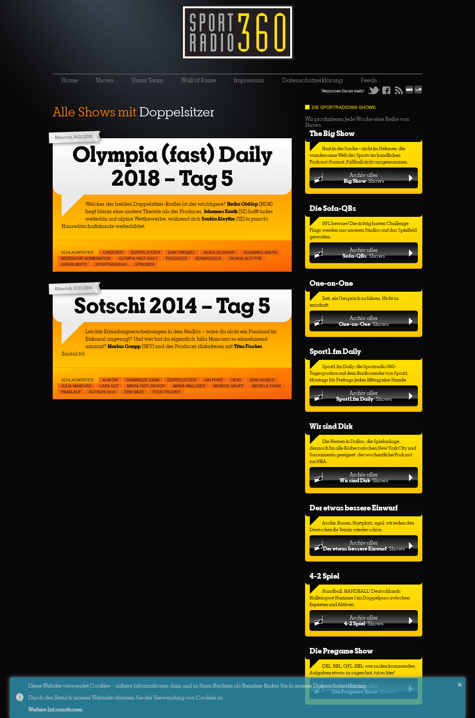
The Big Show (332, 133)
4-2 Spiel (324, 575)
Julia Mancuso (76, 385)
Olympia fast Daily (138, 258)
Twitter (373, 90)
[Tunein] (418, 92)
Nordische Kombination (86, 258)
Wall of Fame (198, 80)
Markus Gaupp (228, 385)
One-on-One (331, 283)
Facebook (386, 90)
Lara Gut (109, 385)
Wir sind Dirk (331, 426)
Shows (105, 80)
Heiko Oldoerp (219, 252)
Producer (176, 258)
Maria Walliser (189, 385)
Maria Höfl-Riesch (146, 385)
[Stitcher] (409, 92)
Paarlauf (71, 391)
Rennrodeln (208, 258)
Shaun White (74, 264)
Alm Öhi (110, 380)
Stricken (144, 264)
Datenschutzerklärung (312, 80)
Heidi (236, 380)
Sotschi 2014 (102, 391)
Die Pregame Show (341, 650)
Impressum (249, 80)
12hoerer (112, 252)
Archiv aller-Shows (364, 178)
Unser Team (147, 80)
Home (70, 80)
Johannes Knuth (260, 252)
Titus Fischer (166, 391)
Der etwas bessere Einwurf (353, 507)
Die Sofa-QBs (332, 208)
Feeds (369, 80)
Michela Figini (266, 385)
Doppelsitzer (145, 252)
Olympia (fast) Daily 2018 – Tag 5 (172, 166)
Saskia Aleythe (245, 258)
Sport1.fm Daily (335, 351)
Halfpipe (213, 380)
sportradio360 (111, 264)
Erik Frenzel (181, 252)
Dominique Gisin (142, 380)
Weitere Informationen (55, 709)
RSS (399, 90)
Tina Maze (134, 391)
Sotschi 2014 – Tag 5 (172, 305)
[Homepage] (237, 32)
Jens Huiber (261, 380)
